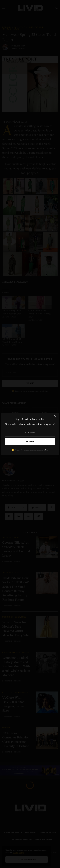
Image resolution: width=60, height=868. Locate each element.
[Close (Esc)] (55, 417)
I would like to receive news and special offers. (31, 450)
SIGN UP (30, 442)
